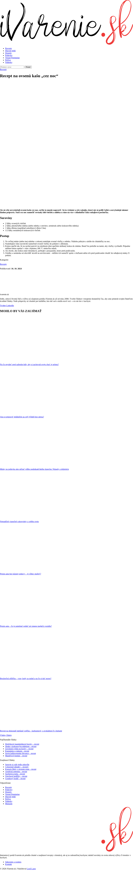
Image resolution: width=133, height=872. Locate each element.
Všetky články (6, 735)
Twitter (3, 305)
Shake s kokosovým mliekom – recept (20, 746)
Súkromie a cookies (13, 862)
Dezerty (8, 53)
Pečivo (8, 60)
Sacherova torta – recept (15, 774)
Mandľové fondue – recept (16, 756)
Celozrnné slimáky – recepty (17, 767)
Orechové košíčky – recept (16, 776)
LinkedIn (10, 305)
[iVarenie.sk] (66, 851)
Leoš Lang (31, 869)
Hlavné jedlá (10, 51)
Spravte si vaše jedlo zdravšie (17, 764)
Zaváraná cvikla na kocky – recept (19, 749)
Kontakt (8, 864)
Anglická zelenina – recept (16, 771)
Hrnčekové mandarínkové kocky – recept (22, 744)
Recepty (8, 48)
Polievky (8, 55)
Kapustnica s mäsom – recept (17, 751)
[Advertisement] (66, 99)
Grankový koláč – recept (15, 778)
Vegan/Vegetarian (12, 58)
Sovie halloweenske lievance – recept (20, 753)
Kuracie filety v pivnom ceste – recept (20, 769)
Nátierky (8, 62)
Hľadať (28, 67)
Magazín (8, 804)
